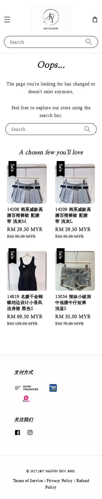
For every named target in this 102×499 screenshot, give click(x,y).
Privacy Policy (60, 481)
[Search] (89, 41)
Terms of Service (28, 481)
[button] (7, 19)
